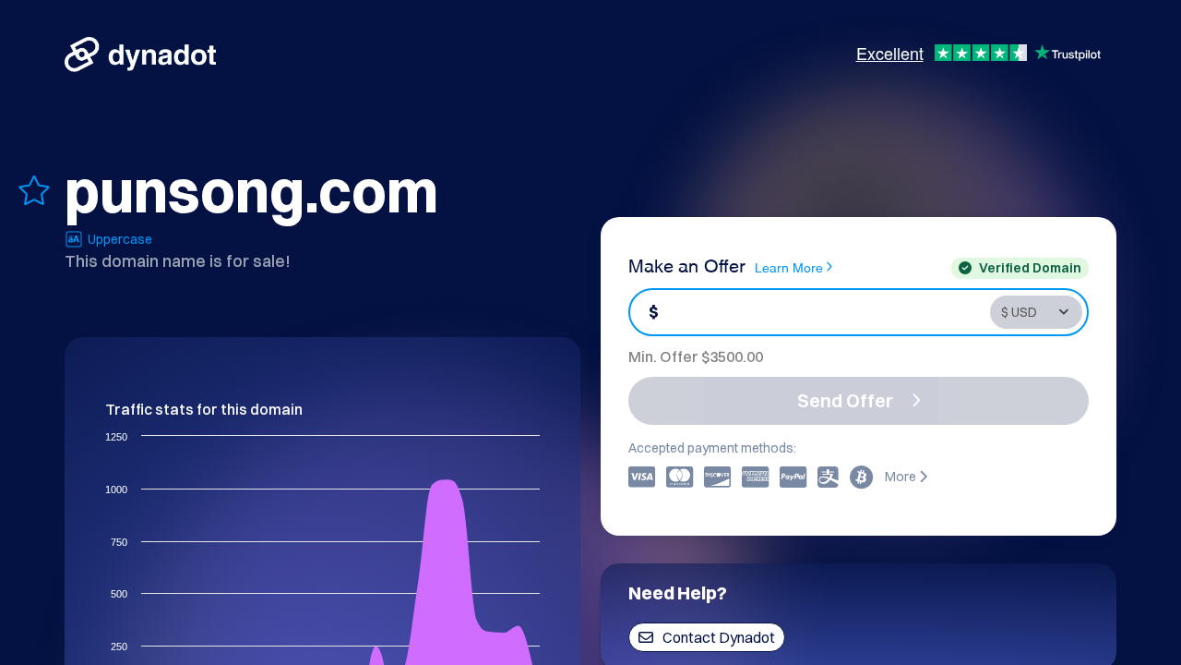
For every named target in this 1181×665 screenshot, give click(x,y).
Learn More (789, 266)
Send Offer (845, 400)
